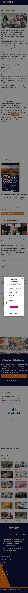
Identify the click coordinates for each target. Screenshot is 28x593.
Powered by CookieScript (14, 314)
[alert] (14, 296)
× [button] (22, 278)
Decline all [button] (14, 309)
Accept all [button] (14, 306)
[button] (7, 292)
